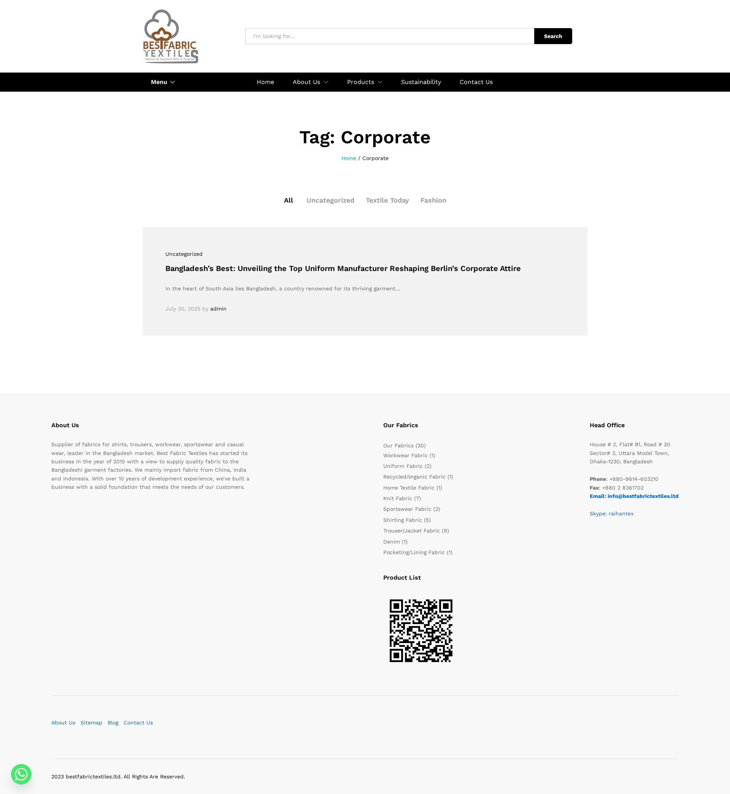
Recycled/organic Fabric (414, 477)
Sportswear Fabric (407, 509)
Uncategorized (330, 200)
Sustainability (421, 82)
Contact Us (476, 82)
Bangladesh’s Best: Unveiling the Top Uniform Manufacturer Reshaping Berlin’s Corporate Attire (343, 268)
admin (218, 309)
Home (265, 82)
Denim (391, 542)
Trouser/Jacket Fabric (411, 531)
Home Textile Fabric (409, 488)
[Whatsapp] (21, 774)
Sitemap (91, 723)
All (288, 200)
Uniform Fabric (403, 466)
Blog (113, 723)
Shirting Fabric (402, 520)
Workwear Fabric (405, 455)
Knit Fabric (397, 498)
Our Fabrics (398, 445)
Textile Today (387, 200)
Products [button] (360, 82)
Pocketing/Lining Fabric (414, 552)
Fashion (433, 200)
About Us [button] (306, 82)
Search (553, 36)
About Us (63, 723)
